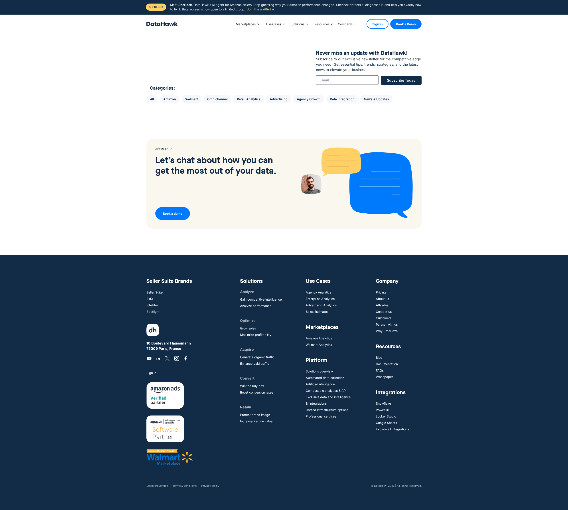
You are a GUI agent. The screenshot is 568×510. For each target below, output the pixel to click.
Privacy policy (210, 485)
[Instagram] (176, 358)
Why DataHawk (387, 331)
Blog (379, 357)
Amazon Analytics (319, 338)
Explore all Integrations (392, 429)
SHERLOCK (156, 7)
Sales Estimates (317, 311)
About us (382, 299)
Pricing (381, 292)
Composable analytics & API (326, 390)
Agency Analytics (318, 292)
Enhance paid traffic (254, 363)
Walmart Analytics (319, 345)
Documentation (387, 364)
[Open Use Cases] (283, 24)
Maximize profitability (255, 335)
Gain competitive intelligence (261, 299)
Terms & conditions (185, 485)
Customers (383, 318)
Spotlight (153, 311)
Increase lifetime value (256, 421)
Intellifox (152, 305)
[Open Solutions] (307, 24)
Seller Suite (154, 292)
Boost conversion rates (256, 392)
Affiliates (382, 305)
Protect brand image (255, 415)
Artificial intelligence (320, 384)
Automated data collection (325, 378)
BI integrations (316, 403)
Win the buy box (252, 386)
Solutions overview (319, 371)
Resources (321, 24)
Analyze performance (255, 306)
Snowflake (383, 403)
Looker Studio (386, 416)
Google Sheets (386, 423)
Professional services (321, 416)
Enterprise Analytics (320, 299)
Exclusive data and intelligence (328, 397)
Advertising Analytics (321, 305)
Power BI (382, 410)
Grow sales (248, 328)
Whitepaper (384, 377)
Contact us (384, 311)
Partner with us (387, 324)
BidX (149, 299)
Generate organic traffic (257, 357)
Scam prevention (157, 485)
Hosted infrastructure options (327, 410)
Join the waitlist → (260, 9)
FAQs (380, 370)
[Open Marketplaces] (258, 24)
